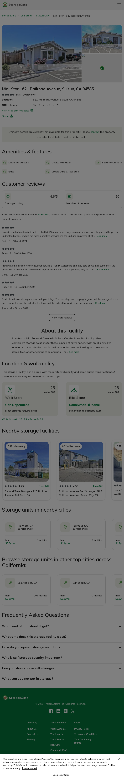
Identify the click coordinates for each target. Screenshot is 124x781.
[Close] (118, 759)
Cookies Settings (61, 775)
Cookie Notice (29, 768)
